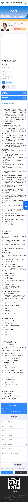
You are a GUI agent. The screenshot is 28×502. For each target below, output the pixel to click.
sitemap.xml (23, 499)
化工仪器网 (10, 499)
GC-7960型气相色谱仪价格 (15, 411)
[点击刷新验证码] (18, 464)
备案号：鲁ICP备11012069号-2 (15, 498)
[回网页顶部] (26, 202)
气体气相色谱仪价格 (13, 405)
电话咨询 (25, 207)
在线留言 (12, 103)
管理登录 (16, 499)
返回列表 (7, 408)
